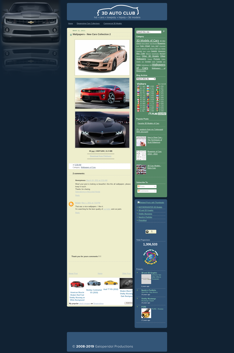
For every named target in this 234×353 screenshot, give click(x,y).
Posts (142, 186)
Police (163, 59)
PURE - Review (157, 309)
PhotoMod (143, 220)
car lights (107, 209)
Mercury (148, 53)
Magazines (161, 51)
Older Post (126, 273)
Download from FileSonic (100, 156)
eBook (152, 48)
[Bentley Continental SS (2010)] (94, 287)
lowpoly (154, 51)
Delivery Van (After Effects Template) (156, 277)
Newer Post (73, 273)
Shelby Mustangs (145, 214)
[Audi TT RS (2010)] (111, 286)
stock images (84, 304)
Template (148, 61)
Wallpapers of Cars (88, 167)
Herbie (163, 48)
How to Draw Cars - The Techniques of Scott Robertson (155, 140)
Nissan (138, 56)
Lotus (148, 51)
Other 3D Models (150, 56)
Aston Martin (145, 43)
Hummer (139, 51)
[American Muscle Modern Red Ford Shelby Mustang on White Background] (77, 290)
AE (161, 41)
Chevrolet (162, 46)
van (164, 61)
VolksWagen (145, 65)
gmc (159, 48)
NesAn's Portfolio (145, 217)
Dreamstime (98, 304)
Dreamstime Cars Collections (88, 23)
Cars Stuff (154, 46)
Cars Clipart (145, 46)
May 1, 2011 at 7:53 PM (91, 203)
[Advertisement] (98, 266)
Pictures (157, 59)
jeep (144, 51)
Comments (144, 191)
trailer (153, 61)
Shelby (138, 61)
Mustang (162, 53)
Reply (77, 195)
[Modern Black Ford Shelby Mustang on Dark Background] (128, 288)
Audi (151, 43)
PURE (143, 307)
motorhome (155, 53)
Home (70, 23)
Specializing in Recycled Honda (87, 192)
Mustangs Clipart (147, 301)
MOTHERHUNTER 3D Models (150, 207)
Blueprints (161, 43)
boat (137, 46)
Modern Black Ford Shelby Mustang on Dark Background (127, 293)
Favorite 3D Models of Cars (148, 123)
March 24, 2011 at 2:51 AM (96, 180)
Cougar (138, 48)
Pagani (150, 59)
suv (143, 61)
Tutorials (159, 61)
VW (151, 65)
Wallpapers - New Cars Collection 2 (92, 34)
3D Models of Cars (147, 40)
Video (138, 65)
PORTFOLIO (130, 303)
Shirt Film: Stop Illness (149, 292)
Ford (155, 48)
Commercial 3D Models (113, 23)
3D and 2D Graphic (146, 210)
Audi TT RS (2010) (110, 289)
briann (78, 203)
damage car (145, 48)
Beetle (155, 43)
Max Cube (140, 54)
